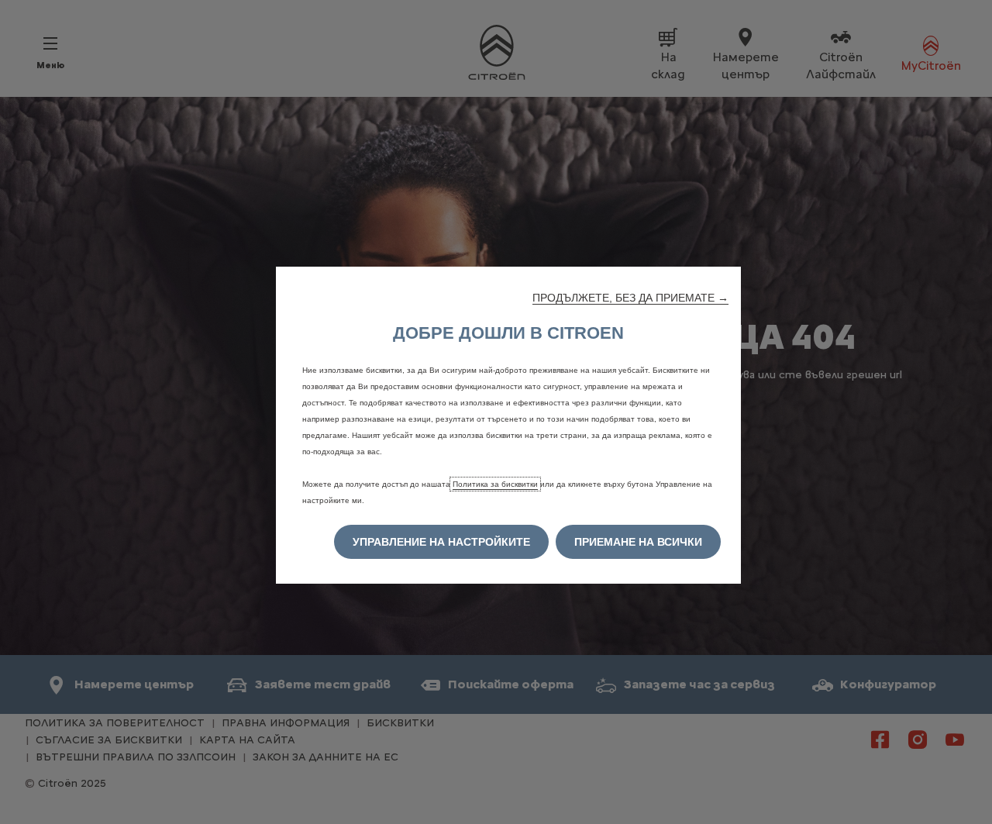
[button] (630, 297)
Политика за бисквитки (495, 484)
